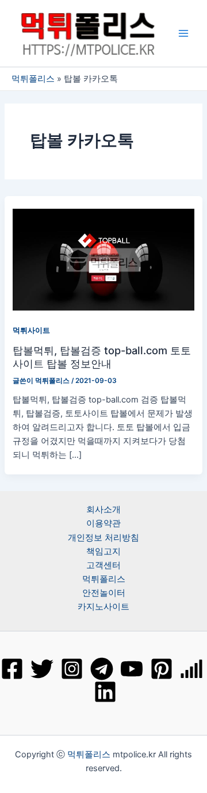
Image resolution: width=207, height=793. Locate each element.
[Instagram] (71, 668)
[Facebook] (12, 668)
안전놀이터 (103, 593)
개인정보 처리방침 (103, 538)
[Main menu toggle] (183, 33)
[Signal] (191, 668)
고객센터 (103, 565)
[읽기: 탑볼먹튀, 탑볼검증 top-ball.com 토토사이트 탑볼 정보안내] (103, 259)
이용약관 (103, 523)
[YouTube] (131, 668)
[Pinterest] (161, 668)
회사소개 (103, 509)
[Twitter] (41, 668)
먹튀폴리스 (33, 79)
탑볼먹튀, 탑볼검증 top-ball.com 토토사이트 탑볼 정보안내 (102, 356)
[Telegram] (101, 668)
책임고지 (103, 551)
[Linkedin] (105, 691)
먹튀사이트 (31, 330)
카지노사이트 (103, 607)
